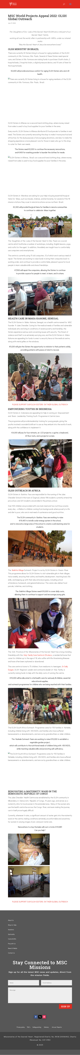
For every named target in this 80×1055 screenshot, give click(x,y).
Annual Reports (57, 1027)
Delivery (46, 1027)
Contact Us (11, 953)
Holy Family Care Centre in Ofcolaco (38, 655)
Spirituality (11, 934)
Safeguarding (36, 1027)
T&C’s (28, 1027)
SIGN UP (65, 1006)
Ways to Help (12, 925)
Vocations (11, 930)
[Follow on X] (40, 1016)
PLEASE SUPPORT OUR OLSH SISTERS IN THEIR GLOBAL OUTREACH (40, 404)
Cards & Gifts (12, 939)
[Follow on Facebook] (36, 1016)
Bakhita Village (18, 570)
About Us (11, 920)
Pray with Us (12, 944)
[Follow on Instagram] (44, 1016)
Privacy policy (21, 1027)
